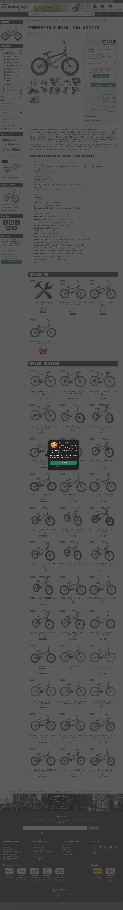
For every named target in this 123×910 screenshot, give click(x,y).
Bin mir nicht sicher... (63, 467)
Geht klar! (63, 463)
